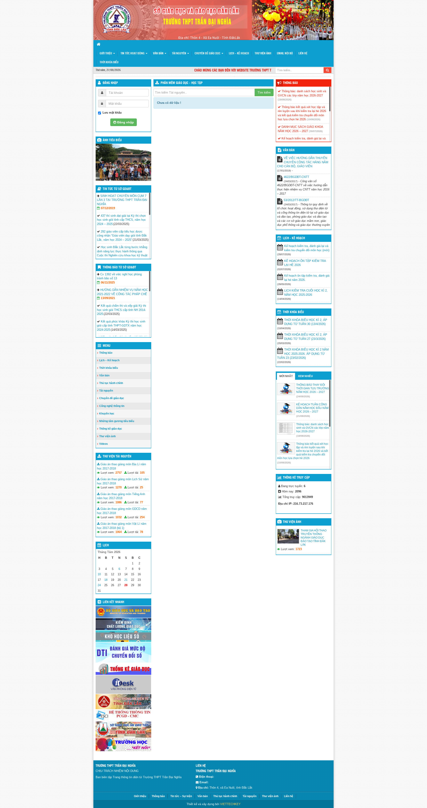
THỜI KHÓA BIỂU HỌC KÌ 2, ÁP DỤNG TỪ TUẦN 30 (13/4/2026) (305, 322)
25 (141, 487)
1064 (118, 532)
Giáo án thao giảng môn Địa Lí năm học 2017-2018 (121, 466)
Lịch (106, 545)
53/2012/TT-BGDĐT (296, 200)
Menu (106, 345)
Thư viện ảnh (263, 53)
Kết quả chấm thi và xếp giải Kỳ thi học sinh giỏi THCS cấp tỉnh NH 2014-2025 (121, 310)
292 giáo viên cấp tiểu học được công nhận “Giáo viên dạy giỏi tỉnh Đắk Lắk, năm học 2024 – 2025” (122, 235)
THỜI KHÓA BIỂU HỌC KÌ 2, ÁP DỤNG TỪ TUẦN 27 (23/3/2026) (305, 337)
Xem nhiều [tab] (305, 376)
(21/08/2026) (303, 416)
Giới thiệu (106, 53)
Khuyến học (106, 413)
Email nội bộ (285, 53)
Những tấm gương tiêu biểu (116, 421)
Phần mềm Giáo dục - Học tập (182, 83)
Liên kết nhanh (113, 602)
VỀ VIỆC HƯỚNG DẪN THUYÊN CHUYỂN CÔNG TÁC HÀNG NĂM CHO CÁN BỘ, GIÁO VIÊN (302, 162)
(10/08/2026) (313, 119)
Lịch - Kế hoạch (294, 238)
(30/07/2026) (316, 131)
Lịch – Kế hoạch (239, 53)
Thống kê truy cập (296, 477)
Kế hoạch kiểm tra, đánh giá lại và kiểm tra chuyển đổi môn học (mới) (306, 248)
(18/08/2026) (285, 99)
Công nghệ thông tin (111, 406)
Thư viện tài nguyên (117, 456)
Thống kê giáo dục (110, 428)
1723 (299, 549)
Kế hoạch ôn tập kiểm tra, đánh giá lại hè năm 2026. (306, 278)
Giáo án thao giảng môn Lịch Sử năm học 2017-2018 (123, 481)
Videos (103, 443)
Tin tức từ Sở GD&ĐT (117, 189)
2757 (118, 472)
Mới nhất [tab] (286, 376)
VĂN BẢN (288, 150)
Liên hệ (302, 53)
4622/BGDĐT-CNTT (296, 177)
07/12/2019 (108, 208)
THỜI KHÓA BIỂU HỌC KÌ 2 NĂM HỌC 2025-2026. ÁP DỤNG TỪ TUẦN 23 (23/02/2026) (303, 353)
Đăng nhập (110, 83)
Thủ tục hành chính (111, 383)
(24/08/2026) (303, 396)
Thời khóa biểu (109, 62)
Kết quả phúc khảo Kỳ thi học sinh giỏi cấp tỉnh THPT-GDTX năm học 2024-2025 (121, 325)
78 (141, 532)
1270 (118, 487)
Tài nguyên (179, 53)
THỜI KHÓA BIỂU (293, 312)
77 (141, 502)
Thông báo (105, 352)
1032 (118, 517)
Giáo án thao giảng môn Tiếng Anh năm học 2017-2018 (121, 496)
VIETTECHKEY (230, 804)
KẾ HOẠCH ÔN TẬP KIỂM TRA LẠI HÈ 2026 (305, 263)
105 (142, 472)
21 (125, 580)
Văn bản (158, 53)
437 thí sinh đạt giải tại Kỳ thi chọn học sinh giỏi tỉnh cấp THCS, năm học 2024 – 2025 (121, 220)
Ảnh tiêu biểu (112, 140)
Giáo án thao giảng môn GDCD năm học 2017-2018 (122, 511)
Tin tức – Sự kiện (181, 796)
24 (99, 585)
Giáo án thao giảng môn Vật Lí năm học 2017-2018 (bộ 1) (121, 526)
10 (99, 574)
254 (142, 517)
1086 (118, 502)
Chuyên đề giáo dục (208, 53)
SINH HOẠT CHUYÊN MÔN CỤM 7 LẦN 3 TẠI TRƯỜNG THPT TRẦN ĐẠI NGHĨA (122, 200)
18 (105, 580)
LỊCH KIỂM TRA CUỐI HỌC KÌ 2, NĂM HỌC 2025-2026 (306, 292)
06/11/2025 (108, 282)
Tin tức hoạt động (133, 53)
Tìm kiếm (264, 92)
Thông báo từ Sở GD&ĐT (119, 267)
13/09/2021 (108, 298)
